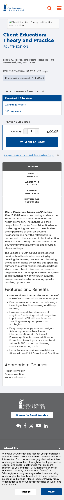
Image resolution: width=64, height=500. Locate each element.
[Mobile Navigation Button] (59, 8)
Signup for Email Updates (32, 415)
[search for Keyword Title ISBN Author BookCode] (52, 8)
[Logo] (14, 8)
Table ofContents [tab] (31, 174)
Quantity (16, 131)
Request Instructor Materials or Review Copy (29, 155)
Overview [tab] (32, 166)
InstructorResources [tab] (32, 200)
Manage (26, 491)
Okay (51, 491)
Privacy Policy (51, 479)
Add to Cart (34, 142)
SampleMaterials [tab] (32, 191)
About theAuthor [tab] (32, 183)
